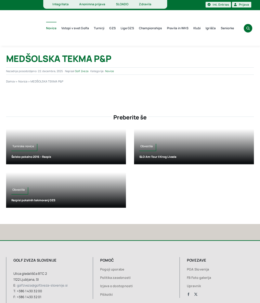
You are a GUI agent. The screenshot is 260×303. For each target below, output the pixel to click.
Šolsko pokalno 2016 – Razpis (31, 157)
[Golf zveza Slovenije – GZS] (19, 16)
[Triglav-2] (202, 225)
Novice (109, 71)
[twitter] (195, 294)
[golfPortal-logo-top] (17, 5)
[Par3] (36, 225)
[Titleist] (111, 225)
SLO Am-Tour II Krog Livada (157, 157)
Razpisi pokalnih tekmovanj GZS (33, 200)
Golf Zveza (81, 71)
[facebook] (188, 294)
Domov (10, 81)
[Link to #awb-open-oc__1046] (248, 28)
